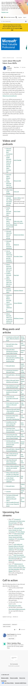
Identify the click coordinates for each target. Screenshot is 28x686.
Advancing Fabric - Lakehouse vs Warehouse (9, 307)
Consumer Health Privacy (20, 683)
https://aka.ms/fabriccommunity (17, 609)
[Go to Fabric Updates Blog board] (4, 644)
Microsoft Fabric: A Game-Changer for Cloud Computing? (16, 530)
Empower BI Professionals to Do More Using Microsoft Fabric (17, 521)
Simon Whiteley (18, 303)
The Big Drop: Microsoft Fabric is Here (8, 211)
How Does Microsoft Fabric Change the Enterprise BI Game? (11, 461)
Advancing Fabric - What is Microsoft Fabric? (9, 298)
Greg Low (16, 191)
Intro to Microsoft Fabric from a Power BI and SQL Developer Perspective (9, 256)
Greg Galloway (22, 404)
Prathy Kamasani (23, 468)
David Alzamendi (22, 381)
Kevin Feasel (17, 211)
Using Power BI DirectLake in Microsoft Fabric (12, 398)
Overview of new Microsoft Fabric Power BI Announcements (12, 430)
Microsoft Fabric (10, 486)
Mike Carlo (16, 221)
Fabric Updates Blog (7, 21)
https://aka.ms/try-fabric (15, 605)
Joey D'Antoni (22, 417)
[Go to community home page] (9, 17)
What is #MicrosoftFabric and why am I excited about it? (12, 468)
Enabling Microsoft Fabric (8, 275)
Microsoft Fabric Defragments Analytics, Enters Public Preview (12, 351)
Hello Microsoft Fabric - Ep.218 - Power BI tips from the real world (9, 223)
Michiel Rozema (22, 443)
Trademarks (3, 680)
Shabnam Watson (18, 290)
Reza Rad (16, 275)
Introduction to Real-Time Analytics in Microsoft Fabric (12, 392)
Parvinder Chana (18, 256)
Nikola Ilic (16, 244)
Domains (8, 491)
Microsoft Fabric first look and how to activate (9, 234)
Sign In (24, 17)
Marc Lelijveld (22, 436)
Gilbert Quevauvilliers (23, 398)
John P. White (17, 198)
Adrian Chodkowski (23, 338)
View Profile (11, 638)
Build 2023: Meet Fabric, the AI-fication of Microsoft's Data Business (12, 417)
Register (20, 17)
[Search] (16, 17)
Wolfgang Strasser (18, 318)
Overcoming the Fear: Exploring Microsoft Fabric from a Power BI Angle (13, 436)
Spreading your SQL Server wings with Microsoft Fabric (11, 423)
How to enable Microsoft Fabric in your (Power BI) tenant (12, 504)
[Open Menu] (26, 21)
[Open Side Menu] (2, 17)
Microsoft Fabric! (10, 365)
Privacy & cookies (14, 678)
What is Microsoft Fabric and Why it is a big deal (9, 268)
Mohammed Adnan (19, 234)
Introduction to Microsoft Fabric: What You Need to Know (12, 338)
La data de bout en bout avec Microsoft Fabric (12, 455)
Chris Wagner (21, 532)
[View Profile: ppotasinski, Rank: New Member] (4, 68)
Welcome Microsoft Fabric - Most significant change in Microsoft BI (13, 411)
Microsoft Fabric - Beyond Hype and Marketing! (9, 244)
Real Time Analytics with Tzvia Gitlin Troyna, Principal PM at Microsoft (17, 556)
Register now (4, 12)
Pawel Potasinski (9, 67)
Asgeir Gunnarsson (23, 365)
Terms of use (22, 678)
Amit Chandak (17, 160)
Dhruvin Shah (17, 180)
